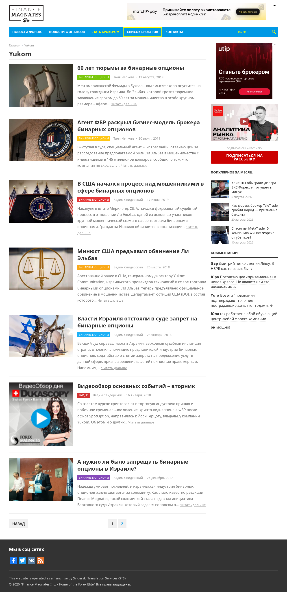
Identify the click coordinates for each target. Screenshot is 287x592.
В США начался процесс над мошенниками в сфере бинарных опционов (140, 187)
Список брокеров (142, 32)
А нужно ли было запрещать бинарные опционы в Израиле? (132, 465)
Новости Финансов (67, 32)
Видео (83, 395)
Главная (14, 45)
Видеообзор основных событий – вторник (136, 386)
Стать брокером (105, 32)
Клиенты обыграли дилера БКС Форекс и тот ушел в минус (253, 187)
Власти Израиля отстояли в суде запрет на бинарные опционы (137, 322)
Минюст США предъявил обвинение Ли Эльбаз (133, 254)
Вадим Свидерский (128, 199)
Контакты (174, 32)
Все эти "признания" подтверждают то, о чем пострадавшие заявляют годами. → (242, 300)
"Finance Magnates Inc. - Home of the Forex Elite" (58, 584)
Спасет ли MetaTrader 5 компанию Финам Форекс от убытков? (252, 232)
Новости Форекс (27, 32)
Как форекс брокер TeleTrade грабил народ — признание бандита (254, 210)
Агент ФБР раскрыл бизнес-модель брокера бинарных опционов (138, 125)
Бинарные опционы (94, 77)
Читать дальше (124, 104)
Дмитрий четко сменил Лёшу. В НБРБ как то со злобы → (242, 266)
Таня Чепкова (124, 77)
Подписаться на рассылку (244, 157)
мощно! (223, 327)
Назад (18, 523)
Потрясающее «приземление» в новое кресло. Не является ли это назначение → (243, 281)
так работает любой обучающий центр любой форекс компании (244, 316)
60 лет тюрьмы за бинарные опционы (130, 67)
